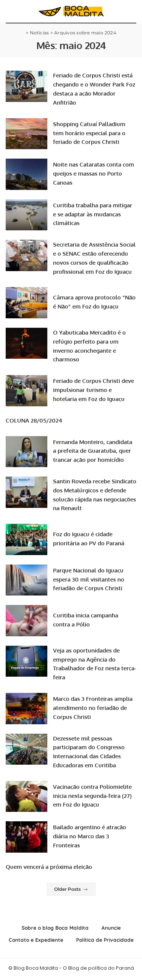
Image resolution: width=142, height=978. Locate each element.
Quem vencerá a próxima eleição (49, 866)
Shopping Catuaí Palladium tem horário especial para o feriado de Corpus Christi (89, 133)
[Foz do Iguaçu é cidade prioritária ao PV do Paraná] (26, 539)
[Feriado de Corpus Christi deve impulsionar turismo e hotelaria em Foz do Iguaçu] (26, 390)
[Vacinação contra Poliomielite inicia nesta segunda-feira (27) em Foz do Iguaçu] (26, 796)
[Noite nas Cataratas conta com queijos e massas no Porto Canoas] (26, 174)
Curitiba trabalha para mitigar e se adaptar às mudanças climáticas (92, 214)
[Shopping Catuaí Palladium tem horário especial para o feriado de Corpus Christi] (26, 134)
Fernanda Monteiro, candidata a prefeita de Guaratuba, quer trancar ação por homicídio (92, 451)
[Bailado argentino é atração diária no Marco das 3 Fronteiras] (26, 837)
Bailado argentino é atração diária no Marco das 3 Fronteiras (89, 836)
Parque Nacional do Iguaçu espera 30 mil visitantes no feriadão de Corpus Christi (88, 579)
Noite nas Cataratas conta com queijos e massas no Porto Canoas (93, 173)
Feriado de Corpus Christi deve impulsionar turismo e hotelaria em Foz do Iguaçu (93, 390)
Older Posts (67, 889)
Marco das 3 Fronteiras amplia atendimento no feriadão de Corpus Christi (93, 707)
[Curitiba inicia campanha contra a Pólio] (26, 620)
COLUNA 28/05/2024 (34, 420)
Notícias (39, 32)
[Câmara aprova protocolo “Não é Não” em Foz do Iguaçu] (26, 302)
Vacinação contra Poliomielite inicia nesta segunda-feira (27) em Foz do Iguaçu (92, 795)
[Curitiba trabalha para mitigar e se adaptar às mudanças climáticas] (26, 215)
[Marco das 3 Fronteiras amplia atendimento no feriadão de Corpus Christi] (26, 708)
